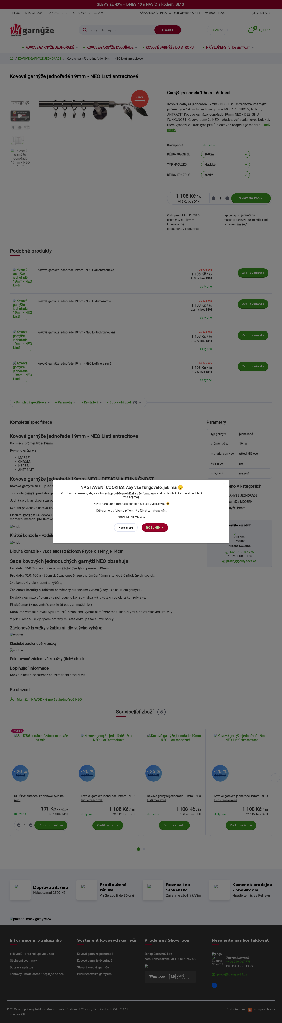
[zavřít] (224, 484)
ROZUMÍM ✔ (155, 528)
